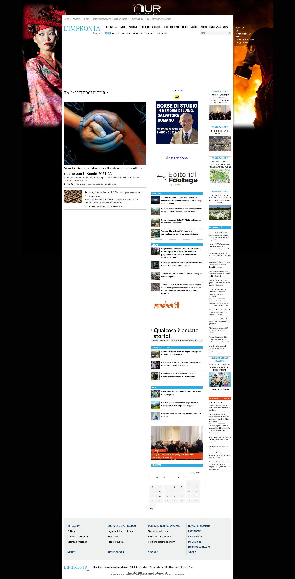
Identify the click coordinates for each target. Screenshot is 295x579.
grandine (126, 33)
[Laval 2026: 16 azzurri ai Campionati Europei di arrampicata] (155, 397)
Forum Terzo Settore (220, 398)
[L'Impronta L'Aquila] (83, 30)
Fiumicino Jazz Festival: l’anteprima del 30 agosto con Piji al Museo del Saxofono (219, 303)
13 (174, 491)
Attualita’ (73, 526)
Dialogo (83, 184)
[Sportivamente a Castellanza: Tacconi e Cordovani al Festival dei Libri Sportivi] (155, 379)
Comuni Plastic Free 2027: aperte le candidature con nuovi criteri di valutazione (180, 232)
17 (152, 496)
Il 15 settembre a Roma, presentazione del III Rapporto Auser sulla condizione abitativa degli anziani (219, 418)
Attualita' (157, 193)
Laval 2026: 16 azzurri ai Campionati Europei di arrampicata (217, 348)
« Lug (151, 508)
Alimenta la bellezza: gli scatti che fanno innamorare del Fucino (220, 164)
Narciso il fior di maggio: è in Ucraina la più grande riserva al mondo (220, 199)
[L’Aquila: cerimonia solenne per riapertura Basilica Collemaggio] (177, 443)
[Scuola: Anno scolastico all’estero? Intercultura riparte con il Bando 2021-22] (105, 164)
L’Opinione (194, 531)
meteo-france (147, 33)
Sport (154, 387)
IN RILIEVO (107, 206)
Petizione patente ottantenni (162, 542)
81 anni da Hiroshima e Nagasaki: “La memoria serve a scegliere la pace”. (219, 455)
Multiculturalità (101, 184)
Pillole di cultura (115, 542)
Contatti (76, 19)
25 (160, 501)
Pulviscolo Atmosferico (159, 536)
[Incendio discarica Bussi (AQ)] (220, 144)
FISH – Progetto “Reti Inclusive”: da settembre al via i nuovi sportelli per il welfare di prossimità (219, 406)
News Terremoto (199, 526)
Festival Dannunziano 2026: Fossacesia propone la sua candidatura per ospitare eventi (219, 339)
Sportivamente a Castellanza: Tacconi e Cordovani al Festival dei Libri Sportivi (178, 375)
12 (167, 491)
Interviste (195, 542)
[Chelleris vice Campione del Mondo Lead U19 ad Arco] (155, 419)
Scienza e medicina (77, 542)
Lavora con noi (137, 19)
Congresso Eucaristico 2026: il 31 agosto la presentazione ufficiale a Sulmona (219, 312)
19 (167, 496)
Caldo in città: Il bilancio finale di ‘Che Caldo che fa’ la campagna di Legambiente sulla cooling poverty (219, 465)
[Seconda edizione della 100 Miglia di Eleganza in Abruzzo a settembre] (155, 225)
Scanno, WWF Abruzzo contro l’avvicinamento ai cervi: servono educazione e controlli (182, 210)
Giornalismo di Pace (158, 531)
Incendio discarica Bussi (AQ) (220, 132)
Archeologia (116, 552)
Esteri (155, 244)
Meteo (86, 19)
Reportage (113, 536)
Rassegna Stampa (199, 547)
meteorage (161, 33)
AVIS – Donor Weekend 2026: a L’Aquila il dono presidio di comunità (220, 439)
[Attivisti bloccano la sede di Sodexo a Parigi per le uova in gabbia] (155, 279)
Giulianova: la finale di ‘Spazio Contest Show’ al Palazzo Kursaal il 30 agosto (181, 364)
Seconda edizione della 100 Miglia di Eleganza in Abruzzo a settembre (181, 221)
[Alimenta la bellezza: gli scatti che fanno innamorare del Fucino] (220, 177)
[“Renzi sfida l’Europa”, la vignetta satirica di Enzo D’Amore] (220, 380)
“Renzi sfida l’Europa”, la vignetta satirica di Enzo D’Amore (219, 367)
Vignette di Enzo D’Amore (120, 531)
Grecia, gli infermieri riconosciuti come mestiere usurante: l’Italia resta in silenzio (181, 264)
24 (152, 501)
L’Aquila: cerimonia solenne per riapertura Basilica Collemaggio (173, 456)
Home (67, 19)
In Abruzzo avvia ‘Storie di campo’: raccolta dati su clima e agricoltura (219, 321)
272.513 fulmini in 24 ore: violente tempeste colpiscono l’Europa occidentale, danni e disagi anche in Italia (181, 200)
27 (174, 501)
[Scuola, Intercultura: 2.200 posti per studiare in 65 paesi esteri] (73, 202)
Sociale (153, 552)
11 (160, 491)
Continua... (114, 184)
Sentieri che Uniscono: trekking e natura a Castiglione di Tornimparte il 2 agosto (179, 404)
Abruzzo (76, 184)
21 (182, 496)
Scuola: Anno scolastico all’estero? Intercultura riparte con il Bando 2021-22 (103, 170)
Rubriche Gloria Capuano (164, 526)
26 (167, 501)
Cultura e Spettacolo (162, 347)
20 (174, 496)
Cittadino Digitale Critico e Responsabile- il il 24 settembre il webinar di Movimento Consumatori (219, 429)
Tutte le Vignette (219, 390)
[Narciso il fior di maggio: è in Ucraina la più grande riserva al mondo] (220, 213)
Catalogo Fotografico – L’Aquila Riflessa (110, 19)
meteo (135, 33)
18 (160, 496)
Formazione (91, 184)
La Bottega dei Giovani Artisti (159, 19)
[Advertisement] (147, 61)
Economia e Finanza (77, 536)
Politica (71, 531)
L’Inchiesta (195, 536)
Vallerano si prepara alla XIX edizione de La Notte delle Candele (218, 330)
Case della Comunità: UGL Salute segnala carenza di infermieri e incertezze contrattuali (218, 293)
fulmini (115, 33)
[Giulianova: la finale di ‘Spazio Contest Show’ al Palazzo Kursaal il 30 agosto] (155, 368)
